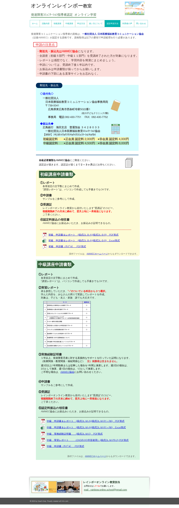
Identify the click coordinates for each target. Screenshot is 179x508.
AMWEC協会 (67, 371)
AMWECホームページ (97, 253)
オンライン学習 (85, 14)
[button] (45, 44)
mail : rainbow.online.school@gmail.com (105, 489)
